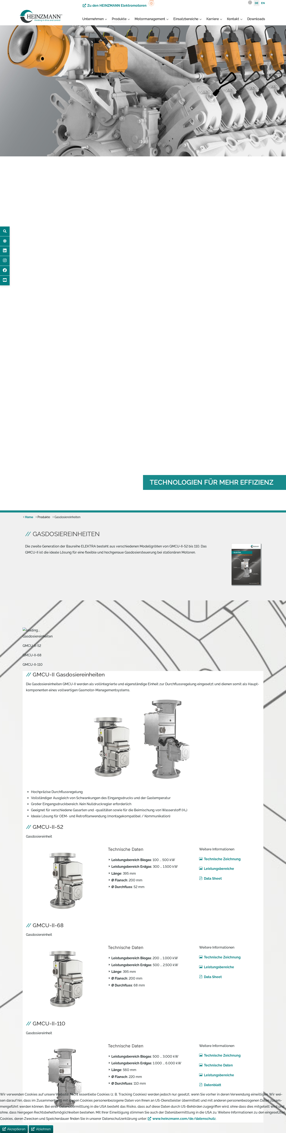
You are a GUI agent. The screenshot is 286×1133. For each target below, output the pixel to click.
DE (256, 3)
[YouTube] (5, 280)
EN (263, 3)
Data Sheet (213, 879)
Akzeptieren (16, 1129)
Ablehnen (43, 1129)
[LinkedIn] (5, 251)
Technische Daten (218, 1065)
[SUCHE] (5, 231)
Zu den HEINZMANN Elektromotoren (117, 6)
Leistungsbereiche (219, 869)
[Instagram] (5, 261)
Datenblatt (212, 1085)
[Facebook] (5, 271)
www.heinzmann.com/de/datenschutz (184, 1119)
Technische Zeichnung (222, 859)
